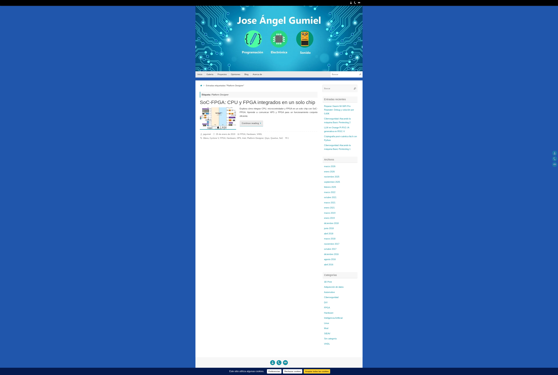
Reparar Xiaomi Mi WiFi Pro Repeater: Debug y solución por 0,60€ (339, 110)
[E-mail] (359, 3)
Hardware (251, 134)
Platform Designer (255, 138)
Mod (326, 328)
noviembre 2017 (331, 244)
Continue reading (250, 123)
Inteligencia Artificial (333, 318)
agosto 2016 (330, 259)
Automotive (329, 292)
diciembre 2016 (331, 254)
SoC (281, 138)
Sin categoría (330, 338)
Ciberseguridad (331, 297)
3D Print (328, 282)
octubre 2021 (330, 197)
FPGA (242, 134)
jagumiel (207, 134)
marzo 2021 (329, 202)
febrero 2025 (330, 187)
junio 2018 (329, 228)
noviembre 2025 (331, 176)
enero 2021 (329, 207)
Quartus (274, 138)
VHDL (259, 134)
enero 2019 (329, 218)
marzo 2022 (329, 192)
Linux (326, 323)
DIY (326, 302)
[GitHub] (351, 3)
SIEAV (327, 333)
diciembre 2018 (331, 223)
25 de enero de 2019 (225, 134)
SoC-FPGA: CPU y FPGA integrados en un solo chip (257, 102)
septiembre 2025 (332, 182)
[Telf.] (355, 3)
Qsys (267, 138)
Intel (244, 138)
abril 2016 (328, 264)
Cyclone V (214, 138)
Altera (206, 138)
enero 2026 (329, 171)
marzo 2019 (329, 213)
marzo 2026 (329, 166)
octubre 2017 (330, 249)
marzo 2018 (329, 238)
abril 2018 (328, 233)
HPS (239, 138)
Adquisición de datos (334, 287)
